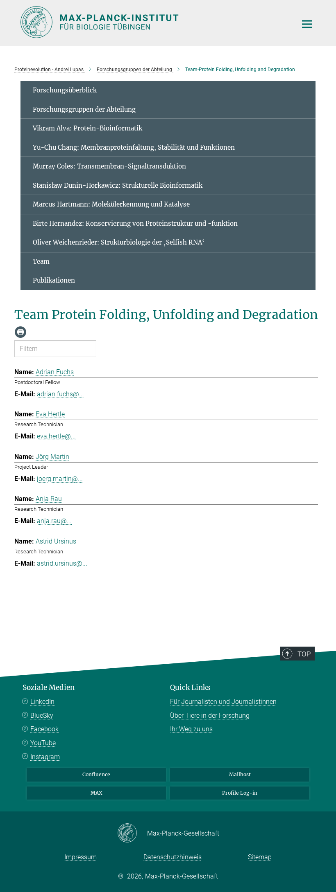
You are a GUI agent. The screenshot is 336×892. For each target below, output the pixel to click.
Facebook (44, 729)
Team (41, 261)
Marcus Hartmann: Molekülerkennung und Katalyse (111, 204)
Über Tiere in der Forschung (210, 715)
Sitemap (260, 857)
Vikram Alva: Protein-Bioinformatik (87, 128)
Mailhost (240, 774)
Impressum (80, 857)
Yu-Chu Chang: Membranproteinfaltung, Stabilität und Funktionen (134, 147)
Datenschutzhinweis (172, 857)
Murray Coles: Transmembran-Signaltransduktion (109, 166)
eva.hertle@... (56, 436)
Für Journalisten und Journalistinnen (223, 702)
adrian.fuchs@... (60, 394)
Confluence (96, 774)
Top (304, 654)
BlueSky (41, 715)
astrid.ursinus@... (62, 563)
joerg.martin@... (60, 479)
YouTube (43, 743)
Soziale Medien (49, 687)
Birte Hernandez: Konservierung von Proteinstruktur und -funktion (135, 223)
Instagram (45, 757)
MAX (96, 793)
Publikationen (54, 280)
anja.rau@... (54, 521)
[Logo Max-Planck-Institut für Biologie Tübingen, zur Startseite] (153, 22)
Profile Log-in (239, 793)
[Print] (20, 332)
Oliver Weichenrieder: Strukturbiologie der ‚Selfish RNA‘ (118, 242)
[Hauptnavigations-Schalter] (307, 24)
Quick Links (190, 687)
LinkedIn (42, 702)
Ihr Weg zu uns (191, 729)
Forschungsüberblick (65, 90)
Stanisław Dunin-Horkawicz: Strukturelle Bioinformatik (117, 185)
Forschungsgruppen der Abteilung (84, 109)
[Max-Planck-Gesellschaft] (132, 833)
